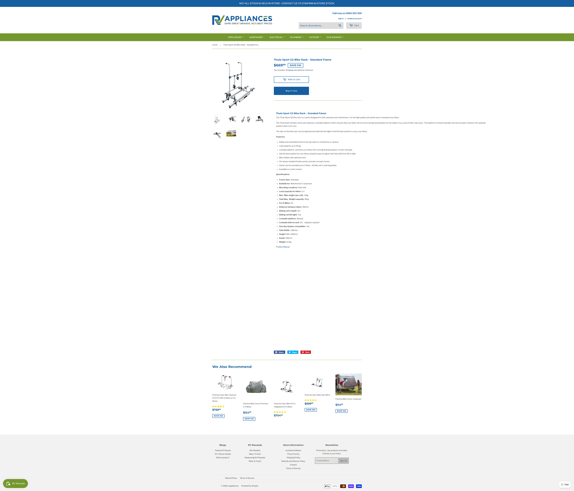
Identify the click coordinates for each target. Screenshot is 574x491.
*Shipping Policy (293, 458)
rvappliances (233, 486)
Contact (293, 465)
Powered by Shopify (249, 486)
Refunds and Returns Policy (293, 461)
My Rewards (255, 450)
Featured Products (223, 450)
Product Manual (283, 247)
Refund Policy (231, 478)
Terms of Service (293, 468)
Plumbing (296, 37)
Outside (314, 37)
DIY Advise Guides (223, 454)
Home (214, 45)
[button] (218, 406)
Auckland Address (293, 450)
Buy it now (291, 90)
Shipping (289, 70)
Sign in (341, 18)
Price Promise (293, 454)
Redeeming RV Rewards (255, 458)
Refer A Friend (255, 461)
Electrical (276, 37)
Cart (356, 25)
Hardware (256, 37)
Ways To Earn (255, 454)
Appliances (235, 37)
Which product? (223, 458)
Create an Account (354, 18)
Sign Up (343, 461)
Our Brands (334, 37)
